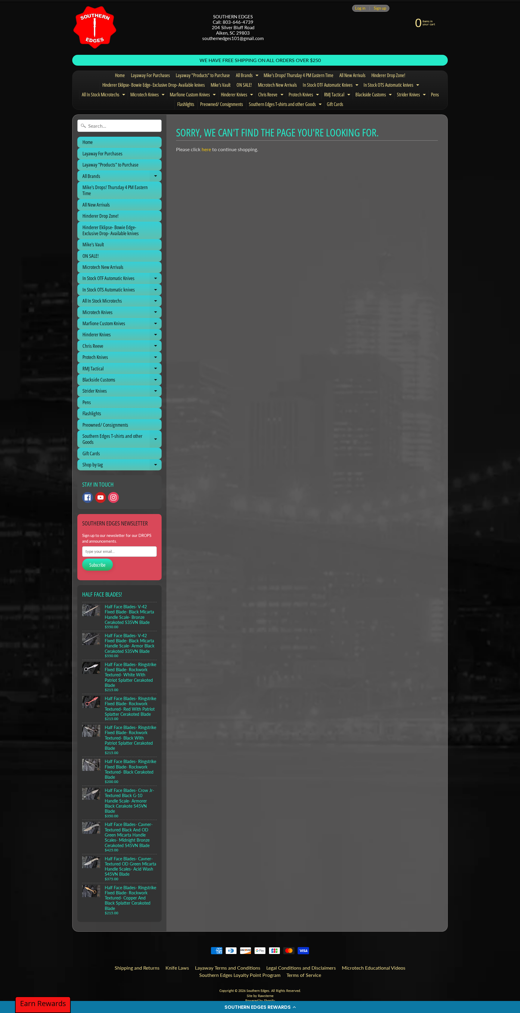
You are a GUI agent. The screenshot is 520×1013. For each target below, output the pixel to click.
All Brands (248, 76)
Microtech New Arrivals (277, 85)
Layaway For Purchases (150, 75)
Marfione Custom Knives (193, 95)
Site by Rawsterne (260, 996)
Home (120, 75)
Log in (360, 8)
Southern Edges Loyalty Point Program (239, 975)
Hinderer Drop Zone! (388, 75)
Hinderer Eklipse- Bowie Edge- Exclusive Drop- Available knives (153, 85)
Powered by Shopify (260, 1000)
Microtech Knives (148, 95)
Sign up (380, 8)
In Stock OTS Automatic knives (392, 86)
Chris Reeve (271, 95)
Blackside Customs (374, 95)
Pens (435, 94)
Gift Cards (335, 104)
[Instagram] (113, 497)
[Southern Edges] (94, 27)
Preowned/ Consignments (221, 104)
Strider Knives (412, 95)
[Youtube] (100, 497)
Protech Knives (304, 95)
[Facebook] (87, 497)
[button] (260, 1007)
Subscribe (97, 565)
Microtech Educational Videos (373, 968)
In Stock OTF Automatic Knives (331, 86)
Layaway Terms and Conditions (227, 968)
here (206, 149)
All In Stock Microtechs (104, 95)
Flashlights (185, 104)
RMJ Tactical (338, 95)
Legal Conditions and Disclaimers (301, 968)
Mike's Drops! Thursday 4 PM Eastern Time (298, 75)
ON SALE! (244, 85)
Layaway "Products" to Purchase (203, 75)
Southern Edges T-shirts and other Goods (286, 105)
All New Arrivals (352, 75)
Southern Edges (257, 991)
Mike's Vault (221, 85)
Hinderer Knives (238, 95)
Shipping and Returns (137, 968)
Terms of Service (303, 975)
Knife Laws (177, 968)
